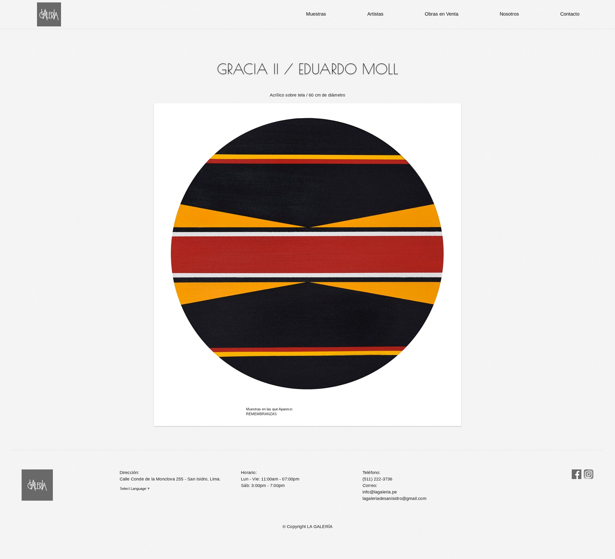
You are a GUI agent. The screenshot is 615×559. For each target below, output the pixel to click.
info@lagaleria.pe (380, 492)
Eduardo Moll (348, 69)
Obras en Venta (441, 14)
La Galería (49, 14)
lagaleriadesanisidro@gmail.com (394, 498)
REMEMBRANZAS (261, 414)
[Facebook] (576, 474)
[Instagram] (588, 474)
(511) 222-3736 (378, 479)
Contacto (569, 14)
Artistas (375, 14)
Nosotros (509, 14)
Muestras (316, 14)
